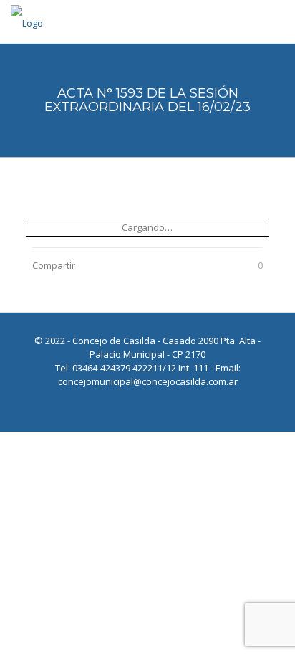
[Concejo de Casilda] (27, 21)
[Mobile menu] (275, 21)
